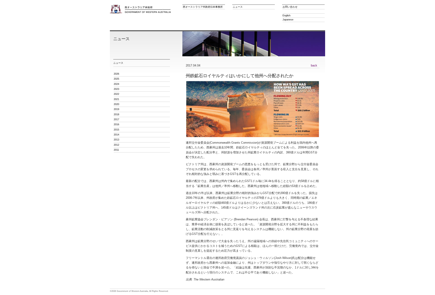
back (314, 65)
